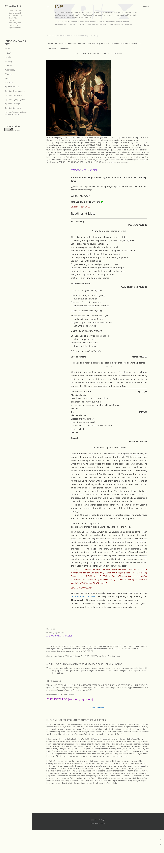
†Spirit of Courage (12, 103)
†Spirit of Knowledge (13, 95)
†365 (58, 6)
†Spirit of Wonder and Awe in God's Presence (15, 113)
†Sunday (64, 24)
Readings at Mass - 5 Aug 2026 (59, 636)
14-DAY (7, 53)
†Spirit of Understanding (14, 91)
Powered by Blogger (100, 820)
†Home (57, 24)
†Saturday (121, 24)
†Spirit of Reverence (12, 108)
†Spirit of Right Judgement (15, 99)
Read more (146, 638)
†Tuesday (82, 24)
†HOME (7, 48)
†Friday (113, 24)
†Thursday (103, 24)
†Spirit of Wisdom (11, 87)
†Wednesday (93, 24)
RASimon (102, 823)
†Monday (73, 24)
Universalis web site (83, 596)
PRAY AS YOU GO (69, 699)
